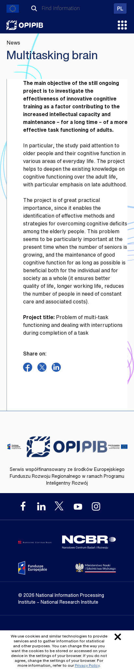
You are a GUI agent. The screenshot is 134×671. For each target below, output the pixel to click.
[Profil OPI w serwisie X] (59, 506)
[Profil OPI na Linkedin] (41, 506)
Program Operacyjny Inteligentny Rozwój (25, 25)
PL (122, 8)
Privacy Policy (87, 665)
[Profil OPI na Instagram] (96, 506)
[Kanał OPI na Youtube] (78, 506)
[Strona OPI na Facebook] (23, 506)
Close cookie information (117, 637)
